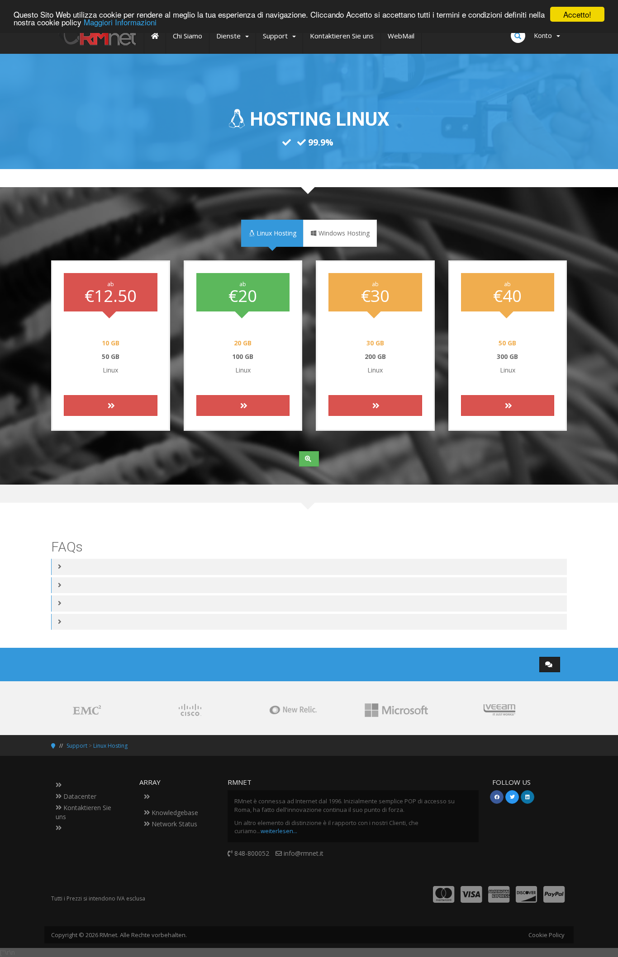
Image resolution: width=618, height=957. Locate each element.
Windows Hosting (343, 233)
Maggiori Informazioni (120, 22)
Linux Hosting (275, 233)
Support (77, 746)
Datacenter (79, 796)
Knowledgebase (174, 812)
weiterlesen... (279, 831)
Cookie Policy (546, 935)
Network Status (173, 824)
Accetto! (577, 14)
